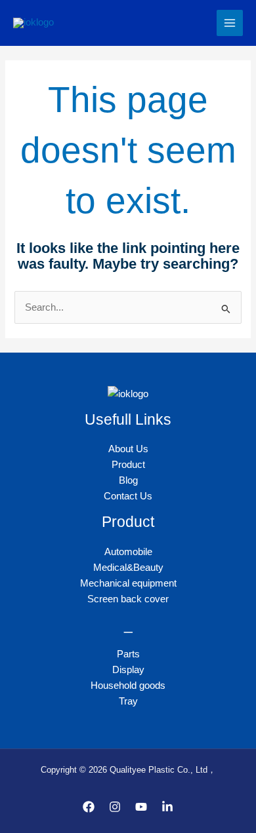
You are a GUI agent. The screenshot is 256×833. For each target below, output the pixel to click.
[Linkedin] (167, 807)
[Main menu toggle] (230, 23)
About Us (128, 449)
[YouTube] (141, 807)
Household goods (128, 685)
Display (128, 670)
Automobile (128, 552)
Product (128, 464)
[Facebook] (89, 807)
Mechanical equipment (128, 583)
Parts (128, 654)
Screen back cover (128, 599)
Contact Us (128, 496)
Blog (128, 480)
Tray (128, 701)
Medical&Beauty (128, 567)
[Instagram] (115, 807)
